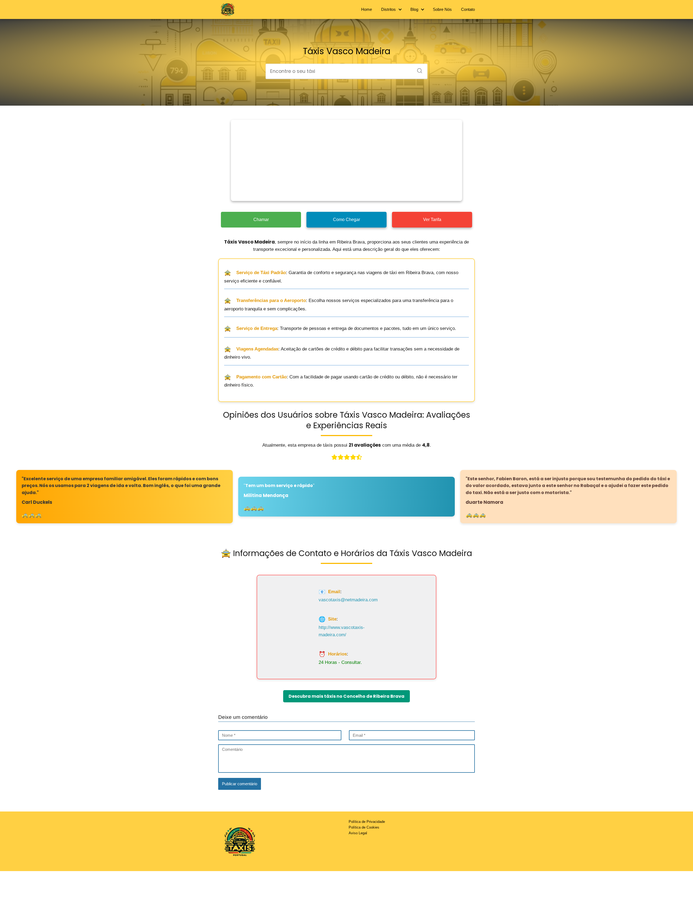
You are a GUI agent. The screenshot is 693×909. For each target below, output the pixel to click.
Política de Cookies (364, 827)
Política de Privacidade (367, 822)
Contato (468, 9)
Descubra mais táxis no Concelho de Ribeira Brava (346, 696)
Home (366, 9)
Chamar (261, 219)
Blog (414, 9)
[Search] (417, 69)
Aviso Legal (358, 833)
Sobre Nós (442, 9)
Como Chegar (346, 219)
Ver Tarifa (432, 219)
